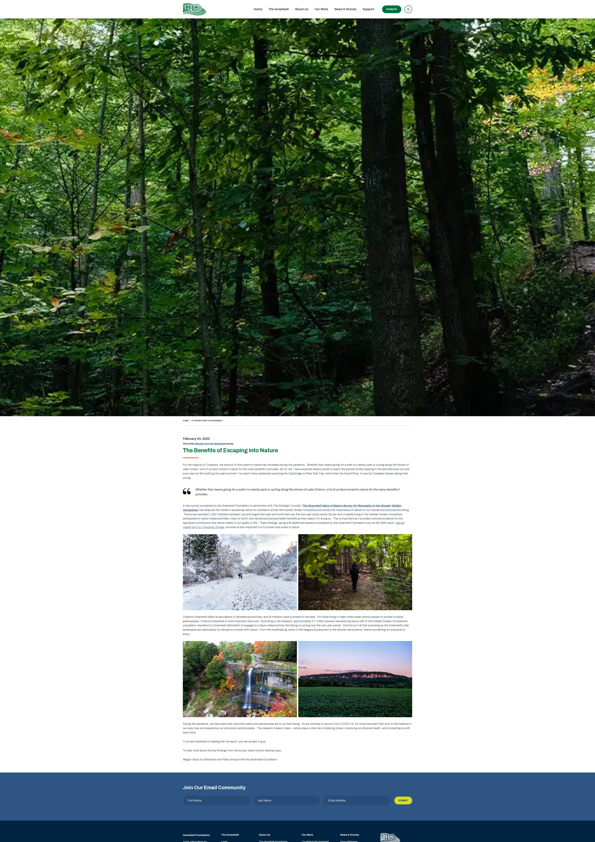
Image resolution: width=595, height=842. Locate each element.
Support (368, 9)
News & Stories (345, 9)
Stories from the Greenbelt (210, 443)
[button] (408, 9)
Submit (403, 800)
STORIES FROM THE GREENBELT (207, 421)
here (262, 741)
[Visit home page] (194, 9)
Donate (391, 9)
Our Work (321, 9)
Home (258, 9)
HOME (186, 421)
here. (278, 750)
